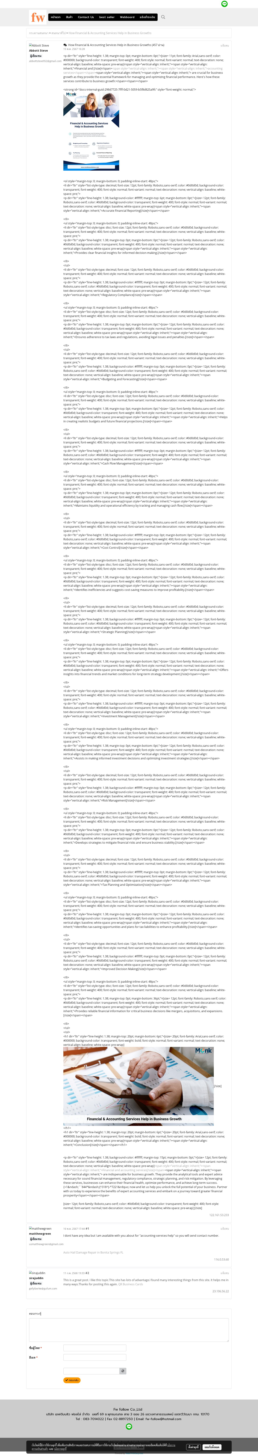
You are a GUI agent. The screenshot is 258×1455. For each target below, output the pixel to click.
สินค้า (69, 17)
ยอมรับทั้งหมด (212, 1447)
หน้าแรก (56, 17)
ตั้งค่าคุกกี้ (193, 1447)
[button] (163, 17)
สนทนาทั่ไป (58, 33)
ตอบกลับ (73, 1380)
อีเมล (33, 1357)
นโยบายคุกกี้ (60, 1448)
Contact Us (86, 17)
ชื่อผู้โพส (35, 1348)
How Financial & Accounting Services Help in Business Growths (110, 33)
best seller (107, 17)
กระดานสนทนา (38, 33)
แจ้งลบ (225, 45)
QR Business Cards (130, 1284)
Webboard (127, 17)
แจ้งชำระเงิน (147, 17)
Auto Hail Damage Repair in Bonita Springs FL (93, 1252)
